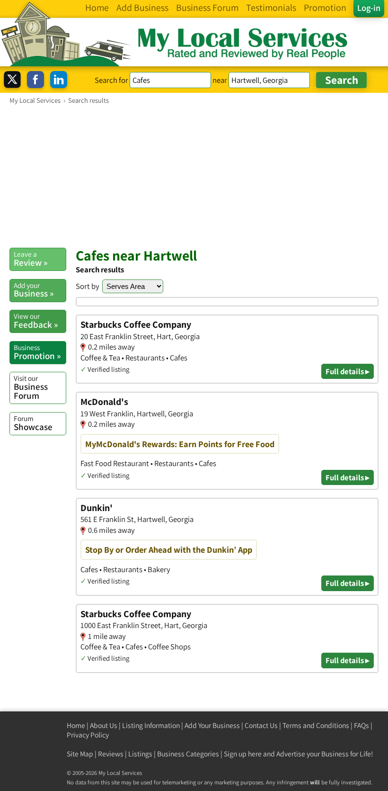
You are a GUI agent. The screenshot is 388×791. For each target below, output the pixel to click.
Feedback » (36, 320)
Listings (140, 753)
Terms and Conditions (315, 725)
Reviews (110, 753)
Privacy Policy (88, 734)
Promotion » (37, 351)
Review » (30, 258)
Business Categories (188, 753)
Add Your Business (212, 725)
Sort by (87, 286)
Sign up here (243, 753)
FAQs (361, 725)
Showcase (33, 422)
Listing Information (151, 725)
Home (76, 725)
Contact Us (261, 725)
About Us (103, 725)
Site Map (80, 753)
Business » (33, 289)
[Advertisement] (194, 175)
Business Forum (31, 387)
